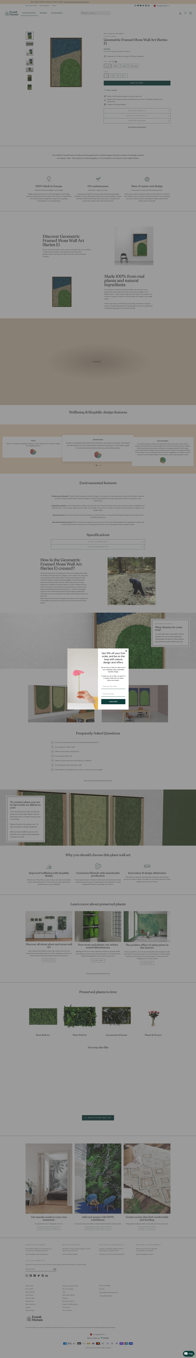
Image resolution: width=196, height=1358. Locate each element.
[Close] (126, 650)
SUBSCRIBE (113, 702)
